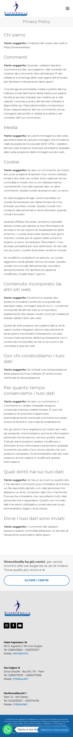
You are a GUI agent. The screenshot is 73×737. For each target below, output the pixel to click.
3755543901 (20, 704)
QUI (20, 726)
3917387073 (20, 653)
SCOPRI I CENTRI (37, 580)
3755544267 (20, 679)
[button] (67, 8)
